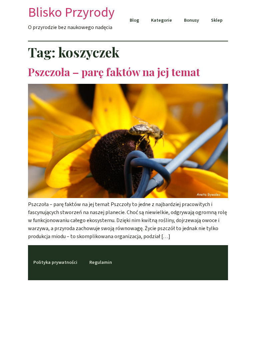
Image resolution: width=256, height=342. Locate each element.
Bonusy (191, 20)
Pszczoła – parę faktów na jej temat (114, 71)
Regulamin (100, 262)
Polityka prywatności (55, 262)
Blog (134, 20)
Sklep (217, 20)
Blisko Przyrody (71, 12)
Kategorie (161, 20)
